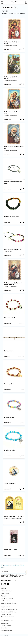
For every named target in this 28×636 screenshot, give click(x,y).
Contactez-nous (5, 593)
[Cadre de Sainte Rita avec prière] (14, 504)
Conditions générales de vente (8, 603)
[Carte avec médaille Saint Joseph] (14, 99)
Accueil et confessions (6, 630)
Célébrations (4, 628)
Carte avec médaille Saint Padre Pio (13, 147)
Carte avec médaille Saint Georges (11, 78)
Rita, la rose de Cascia (10, 549)
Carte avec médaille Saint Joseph (11, 112)
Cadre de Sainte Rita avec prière (13, 516)
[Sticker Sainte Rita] (14, 470)
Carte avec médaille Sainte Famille (12, 43)
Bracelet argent (9, 351)
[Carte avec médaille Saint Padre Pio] (14, 134)
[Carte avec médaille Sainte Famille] (14, 29)
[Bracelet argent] (14, 338)
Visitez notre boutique (6, 591)
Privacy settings (4, 635)
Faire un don (4, 596)
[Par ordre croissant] (17, 8)
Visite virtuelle (4, 623)
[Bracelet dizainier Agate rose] (14, 237)
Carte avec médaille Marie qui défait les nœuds (13, 283)
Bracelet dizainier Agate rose (13, 250)
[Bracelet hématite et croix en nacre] (14, 169)
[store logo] (14, 2)
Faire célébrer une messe (7, 617)
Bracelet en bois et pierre (11, 216)
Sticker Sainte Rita (9, 483)
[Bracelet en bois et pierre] (14, 204)
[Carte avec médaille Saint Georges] (14, 64)
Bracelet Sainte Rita (10, 318)
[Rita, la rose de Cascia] (14, 537)
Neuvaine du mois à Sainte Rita (9, 612)
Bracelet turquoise (9, 450)
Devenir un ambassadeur (7, 598)
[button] (9, 8)
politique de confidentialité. (16, 576)
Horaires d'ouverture (6, 625)
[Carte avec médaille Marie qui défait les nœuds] (14, 270)
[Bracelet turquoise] (14, 437)
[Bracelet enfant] (14, 371)
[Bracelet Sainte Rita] (14, 305)
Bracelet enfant (9, 384)
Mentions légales (5, 601)
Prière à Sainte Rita (6, 614)
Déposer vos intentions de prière (9, 609)
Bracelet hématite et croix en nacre (13, 182)
